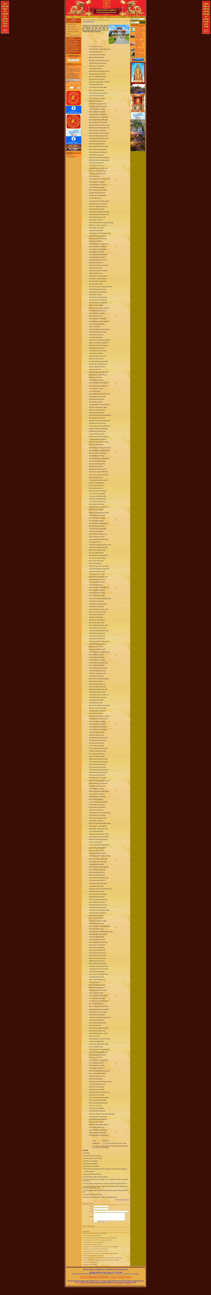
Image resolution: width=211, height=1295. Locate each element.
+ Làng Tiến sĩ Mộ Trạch (71, 21)
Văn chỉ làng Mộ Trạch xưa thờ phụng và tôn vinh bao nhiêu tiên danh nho (98, 1253)
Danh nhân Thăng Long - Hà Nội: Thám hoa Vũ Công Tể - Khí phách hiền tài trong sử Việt (140, 29)
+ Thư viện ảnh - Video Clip (71, 50)
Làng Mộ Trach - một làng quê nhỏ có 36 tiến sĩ (92, 1248)
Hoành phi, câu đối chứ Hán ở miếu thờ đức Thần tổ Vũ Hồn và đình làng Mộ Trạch (100, 1257)
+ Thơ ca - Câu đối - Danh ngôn (72, 48)
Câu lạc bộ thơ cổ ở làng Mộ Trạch (90, 1244)
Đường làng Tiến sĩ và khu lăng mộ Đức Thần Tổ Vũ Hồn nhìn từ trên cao (98, 1246)
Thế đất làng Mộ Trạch (87, 1262)
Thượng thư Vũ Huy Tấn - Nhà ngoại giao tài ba (93, 1251)
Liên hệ (142, 16)
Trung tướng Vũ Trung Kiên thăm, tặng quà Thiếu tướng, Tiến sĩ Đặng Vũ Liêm (140, 36)
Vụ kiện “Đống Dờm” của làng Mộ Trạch (91, 1242)
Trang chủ (123, 16)
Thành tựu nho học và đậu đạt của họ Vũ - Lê (92, 1233)
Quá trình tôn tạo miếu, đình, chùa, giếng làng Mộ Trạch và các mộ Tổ (97, 1237)
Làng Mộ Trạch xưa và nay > (103, 19)
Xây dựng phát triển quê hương (73, 35)
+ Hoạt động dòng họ (70, 38)
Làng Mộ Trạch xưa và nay (72, 28)
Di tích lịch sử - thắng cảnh (72, 31)
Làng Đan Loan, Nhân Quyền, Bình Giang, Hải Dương (139, 54)
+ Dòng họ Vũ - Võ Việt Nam (72, 40)
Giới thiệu (130, 16)
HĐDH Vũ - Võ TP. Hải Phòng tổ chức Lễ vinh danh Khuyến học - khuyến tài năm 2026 (140, 44)
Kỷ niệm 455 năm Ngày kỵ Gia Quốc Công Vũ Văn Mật (139, 50)
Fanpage (137, 16)
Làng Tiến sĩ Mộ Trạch (92, 19)
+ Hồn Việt (68, 53)
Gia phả (68, 33)
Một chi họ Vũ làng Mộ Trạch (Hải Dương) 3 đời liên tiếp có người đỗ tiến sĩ (98, 1260)
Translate (142, 20)
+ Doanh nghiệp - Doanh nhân (72, 43)
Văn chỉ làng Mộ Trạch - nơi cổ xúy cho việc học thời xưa (94, 1240)
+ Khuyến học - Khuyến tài (71, 45)
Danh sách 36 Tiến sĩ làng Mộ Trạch (90, 1255)
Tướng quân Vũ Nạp (87, 1264)
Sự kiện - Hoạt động (71, 26)
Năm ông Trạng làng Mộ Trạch (89, 1235)
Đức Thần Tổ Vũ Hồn (71, 24)
